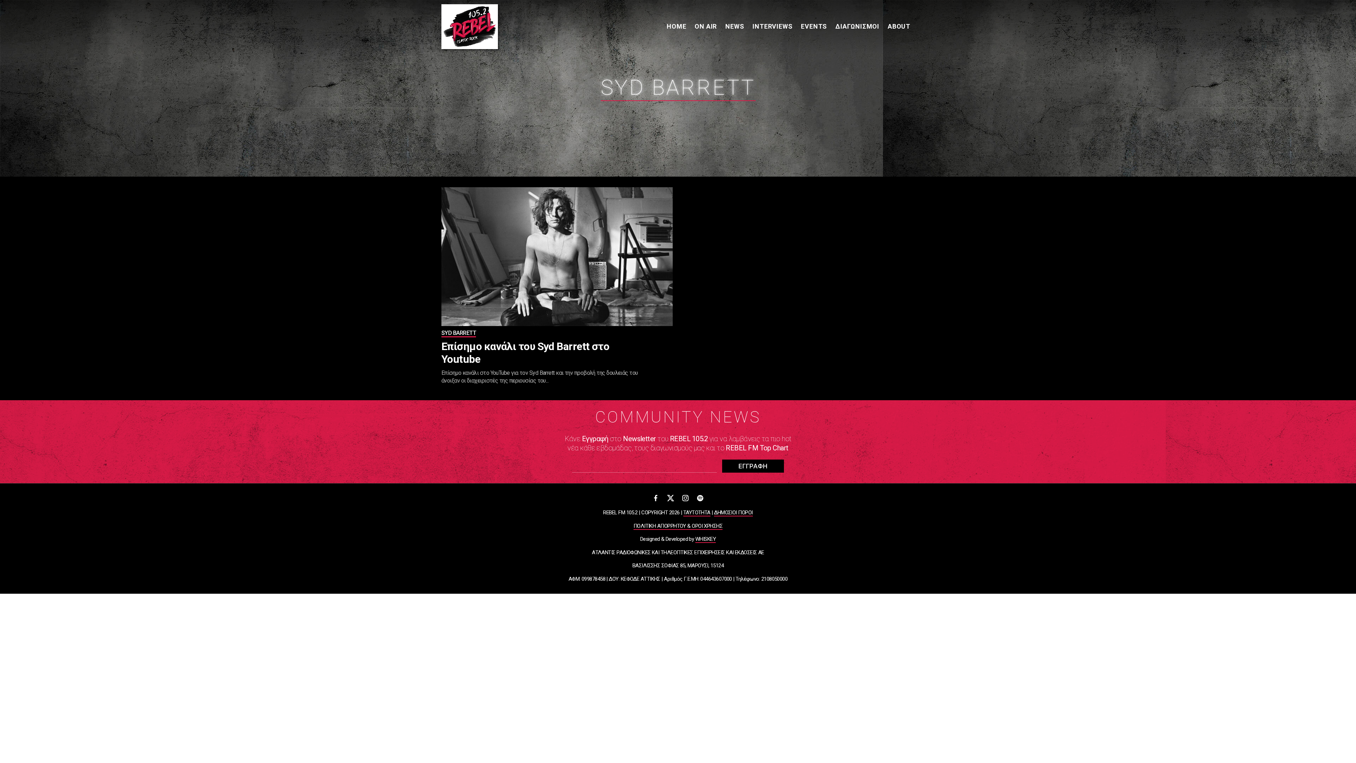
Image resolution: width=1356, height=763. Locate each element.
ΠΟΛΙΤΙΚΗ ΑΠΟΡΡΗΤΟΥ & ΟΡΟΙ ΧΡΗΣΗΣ (678, 526)
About (899, 26)
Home (676, 26)
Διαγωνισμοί (857, 26)
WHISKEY (705, 539)
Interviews (772, 26)
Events (814, 26)
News (734, 26)
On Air (706, 26)
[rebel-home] (469, 26)
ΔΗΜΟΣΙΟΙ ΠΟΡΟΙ (733, 512)
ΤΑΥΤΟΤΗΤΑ (696, 512)
